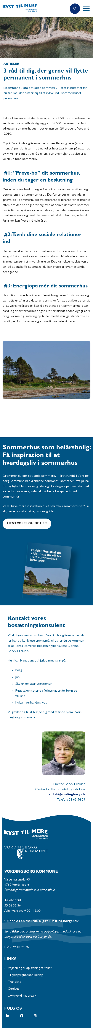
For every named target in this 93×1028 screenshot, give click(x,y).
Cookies (13, 989)
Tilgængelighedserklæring (25, 975)
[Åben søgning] (75, 8)
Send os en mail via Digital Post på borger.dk (43, 921)
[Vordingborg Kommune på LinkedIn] (13, 1016)
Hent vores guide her (27, 523)
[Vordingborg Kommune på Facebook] (27, 1016)
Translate (14, 982)
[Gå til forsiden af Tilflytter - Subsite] (33, 9)
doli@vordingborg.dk (68, 794)
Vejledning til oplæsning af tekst (30, 968)
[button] (88, 8)
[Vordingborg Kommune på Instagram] (40, 1016)
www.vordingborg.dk (22, 996)
